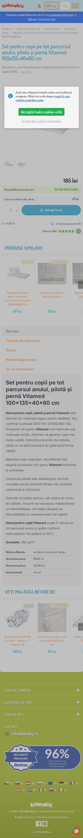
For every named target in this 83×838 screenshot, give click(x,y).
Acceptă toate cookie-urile (41, 111)
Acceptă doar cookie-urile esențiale (41, 121)
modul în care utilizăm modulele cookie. (43, 98)
